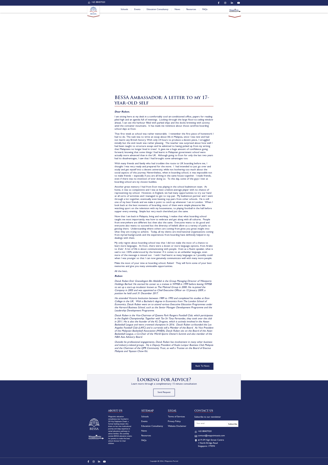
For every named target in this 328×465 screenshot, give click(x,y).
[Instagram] (225, 3)
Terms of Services (176, 417)
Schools (124, 9)
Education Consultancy (157, 9)
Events (137, 9)
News (177, 9)
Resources (191, 9)
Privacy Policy (174, 421)
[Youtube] (238, 3)
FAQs (204, 9)
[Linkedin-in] (232, 3)
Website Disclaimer (177, 426)
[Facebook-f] (218, 3)
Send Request (164, 392)
